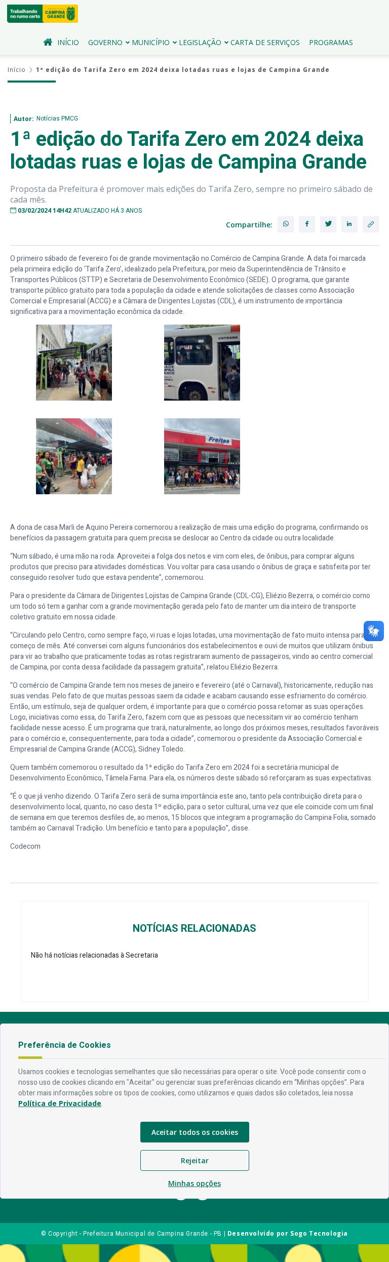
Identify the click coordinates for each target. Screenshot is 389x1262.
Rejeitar (195, 1160)
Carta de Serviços (265, 42)
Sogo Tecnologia (319, 1233)
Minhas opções (194, 1183)
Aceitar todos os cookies (194, 1132)
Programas (331, 42)
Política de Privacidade (59, 1103)
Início (68, 42)
